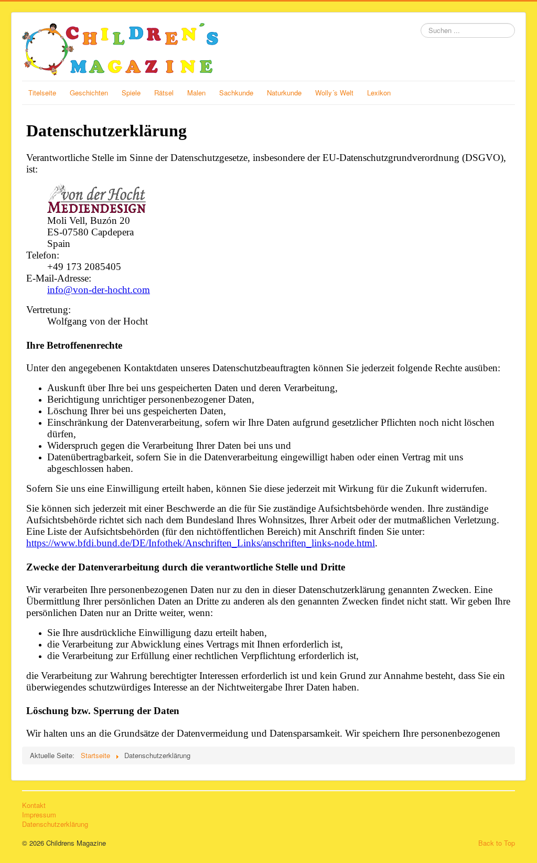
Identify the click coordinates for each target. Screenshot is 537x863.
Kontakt (34, 805)
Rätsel (164, 93)
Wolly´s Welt (334, 93)
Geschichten (89, 93)
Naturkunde (284, 93)
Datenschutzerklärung (55, 824)
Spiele (131, 93)
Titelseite (42, 93)
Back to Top (496, 843)
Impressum (39, 814)
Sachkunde (236, 93)
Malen (196, 93)
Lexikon (379, 93)
